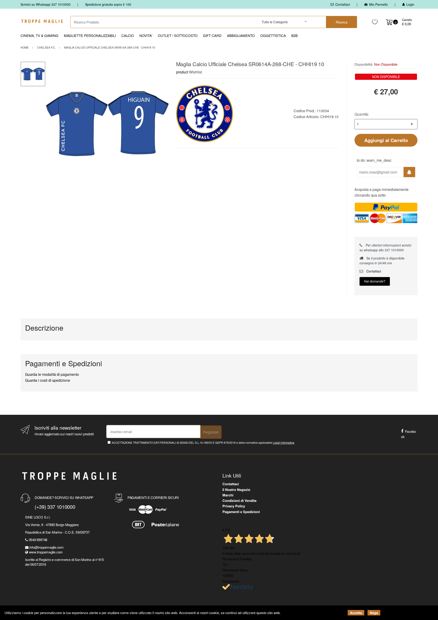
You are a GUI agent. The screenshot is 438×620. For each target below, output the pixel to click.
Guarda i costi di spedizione (47, 380)
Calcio (127, 35)
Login (410, 4)
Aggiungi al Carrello (386, 140)
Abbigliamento (241, 35)
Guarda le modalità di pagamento (52, 374)
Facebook (408, 434)
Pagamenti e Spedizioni (241, 511)
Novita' (145, 35)
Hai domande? (374, 281)
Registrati (211, 432)
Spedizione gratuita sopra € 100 (108, 4)
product (182, 72)
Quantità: (362, 114)
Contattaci (342, 4)
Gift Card (212, 35)
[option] (107, 123)
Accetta (356, 612)
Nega (374, 612)
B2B (294, 35)
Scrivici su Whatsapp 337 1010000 (45, 4)
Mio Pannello (378, 4)
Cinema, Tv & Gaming (39, 35)
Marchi (227, 495)
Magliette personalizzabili (90, 35)
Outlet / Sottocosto (178, 35)
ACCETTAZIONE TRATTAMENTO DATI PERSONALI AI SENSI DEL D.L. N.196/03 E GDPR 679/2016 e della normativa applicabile (203, 442)
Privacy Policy (233, 505)
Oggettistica (273, 35)
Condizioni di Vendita (239, 500)
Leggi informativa (283, 442)
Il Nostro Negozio (236, 489)
